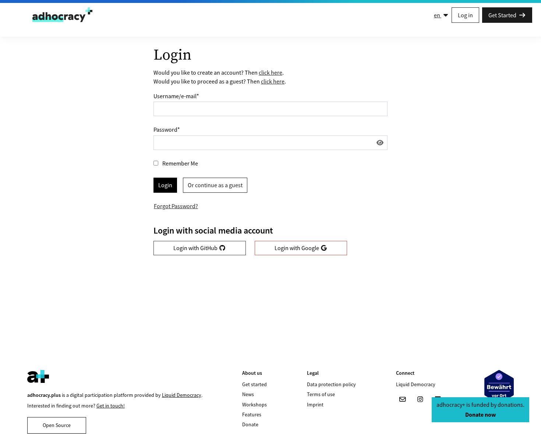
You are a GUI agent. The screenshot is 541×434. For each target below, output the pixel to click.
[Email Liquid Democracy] (402, 399)
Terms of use (321, 394)
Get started (254, 384)
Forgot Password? (176, 206)
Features (251, 414)
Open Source (57, 425)
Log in (465, 15)
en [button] (437, 15)
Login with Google (297, 248)
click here (270, 72)
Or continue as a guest (215, 185)
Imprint (315, 404)
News (248, 394)
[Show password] (380, 142)
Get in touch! (110, 405)
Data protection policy (331, 384)
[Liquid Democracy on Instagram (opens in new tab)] (420, 399)
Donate (250, 424)
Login (165, 185)
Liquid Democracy (181, 395)
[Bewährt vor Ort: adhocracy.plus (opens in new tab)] (499, 386)
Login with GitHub (196, 248)
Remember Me (180, 163)
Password (166, 129)
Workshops (254, 404)
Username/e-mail (176, 96)
